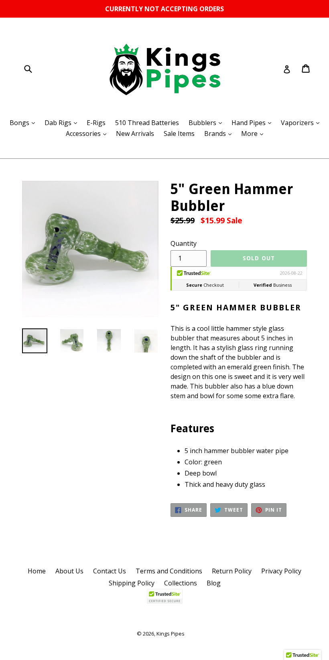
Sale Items (179, 133)
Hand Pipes (253, 122)
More (254, 133)
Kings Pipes (170, 633)
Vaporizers (302, 122)
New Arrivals (135, 133)
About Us (69, 571)
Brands (220, 133)
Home (37, 571)
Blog (214, 583)
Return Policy (232, 571)
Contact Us (109, 571)
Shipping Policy (131, 583)
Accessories (88, 133)
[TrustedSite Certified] (164, 596)
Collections (180, 583)
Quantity (184, 243)
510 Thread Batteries (147, 122)
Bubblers (207, 122)
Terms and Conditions (169, 571)
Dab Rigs (63, 122)
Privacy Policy (281, 571)
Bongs (24, 122)
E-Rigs (96, 122)
